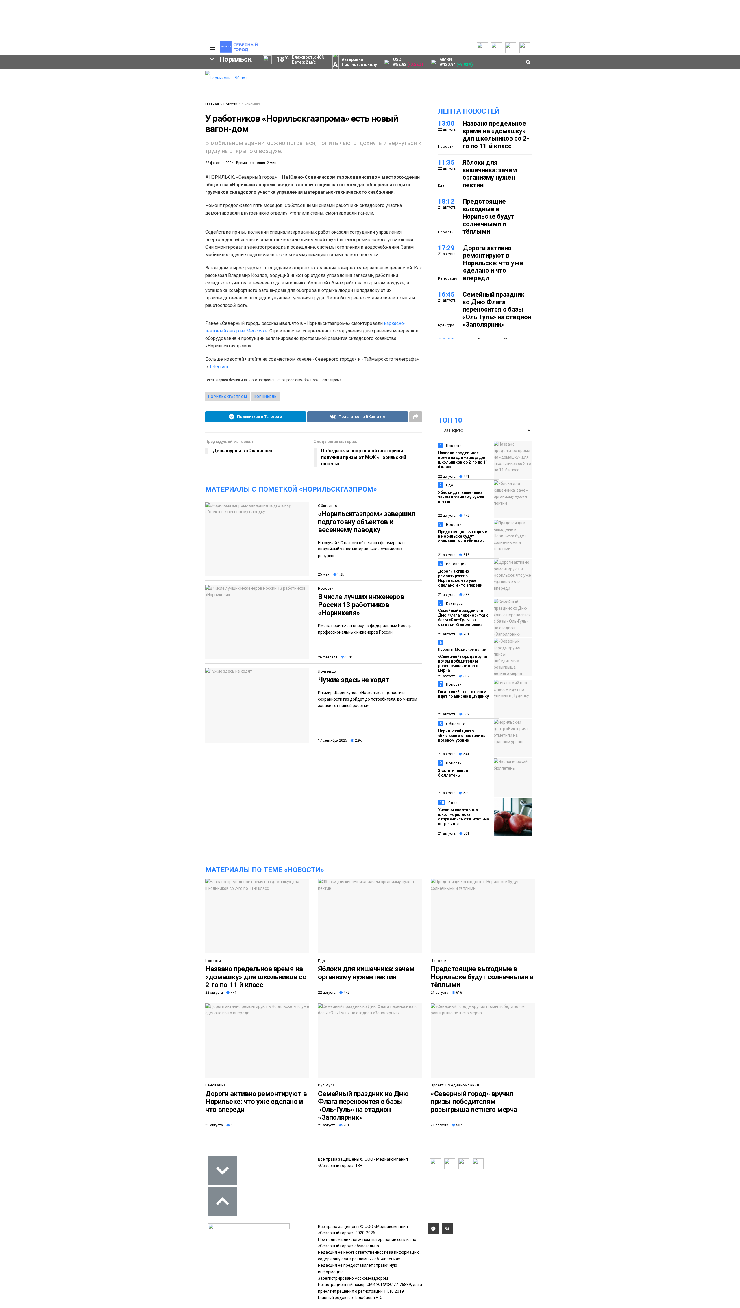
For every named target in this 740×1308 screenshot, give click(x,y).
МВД (104, 141)
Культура (446, 325)
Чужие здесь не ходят (353, 680)
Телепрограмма (36, 74)
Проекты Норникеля (88, 74)
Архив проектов (84, 91)
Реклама (172, 79)
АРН (153, 131)
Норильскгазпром (227, 397)
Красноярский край (87, 121)
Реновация (448, 278)
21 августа (447, 555)
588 (465, 595)
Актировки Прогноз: (359, 62)
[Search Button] (191, 178)
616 (465, 555)
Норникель (265, 397)
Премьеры (126, 72)
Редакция (173, 74)
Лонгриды (327, 671)
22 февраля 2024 (219, 163)
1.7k (348, 657)
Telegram (218, 366)
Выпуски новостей (38, 79)
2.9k (358, 740)
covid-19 (138, 121)
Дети (58, 151)
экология (71, 141)
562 (465, 714)
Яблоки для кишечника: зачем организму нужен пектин (489, 174)
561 (465, 833)
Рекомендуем (129, 78)
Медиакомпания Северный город (94, 131)
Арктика (136, 141)
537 (465, 676)
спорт (36, 141)
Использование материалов (178, 100)
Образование (178, 141)
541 (465, 754)
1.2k (340, 574)
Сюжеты (29, 85)
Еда (441, 185)
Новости (77, 97)
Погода (170, 108)
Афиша (27, 151)
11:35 (446, 162)
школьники (27, 131)
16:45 (446, 294)
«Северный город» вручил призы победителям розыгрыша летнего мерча (463, 663)
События (124, 84)
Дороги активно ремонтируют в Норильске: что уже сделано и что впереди (493, 263)
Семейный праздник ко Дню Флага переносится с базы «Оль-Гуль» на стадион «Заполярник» (496, 309)
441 (465, 477)
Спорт (453, 803)
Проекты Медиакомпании (85, 82)
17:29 (446, 248)
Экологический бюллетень (453, 772)
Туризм (89, 151)
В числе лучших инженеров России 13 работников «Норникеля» (361, 605)
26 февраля (327, 657)
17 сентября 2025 (332, 740)
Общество (327, 505)
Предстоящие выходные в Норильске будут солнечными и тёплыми (488, 216)
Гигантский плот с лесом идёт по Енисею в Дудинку (463, 694)
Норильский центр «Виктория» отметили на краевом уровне (462, 736)
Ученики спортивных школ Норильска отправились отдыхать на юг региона (463, 817)
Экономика (251, 104)
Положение (127, 90)
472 (465, 515)
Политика (173, 91)
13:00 (446, 123)
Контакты (173, 85)
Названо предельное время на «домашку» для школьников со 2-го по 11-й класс (495, 135)
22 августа (447, 477)
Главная (212, 104)
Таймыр (176, 121)
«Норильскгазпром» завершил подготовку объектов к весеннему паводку (366, 522)
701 (465, 634)
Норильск (35, 121)
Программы (32, 91)
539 (465, 793)
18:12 (446, 201)
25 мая (324, 574)
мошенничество (133, 151)
